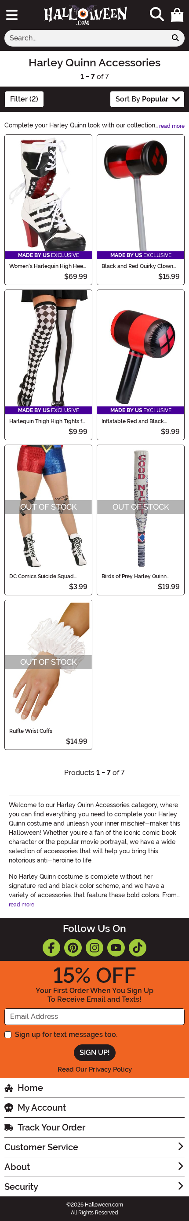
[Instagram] (94, 948)
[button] (177, 14)
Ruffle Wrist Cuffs (30, 731)
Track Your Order (51, 1127)
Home (30, 1088)
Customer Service (41, 1147)
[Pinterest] (73, 948)
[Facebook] (51, 948)
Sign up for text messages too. (66, 1034)
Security (21, 1186)
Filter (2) (24, 99)
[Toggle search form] (157, 14)
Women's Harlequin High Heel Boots (47, 266)
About (17, 1167)
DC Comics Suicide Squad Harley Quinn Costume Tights (45, 576)
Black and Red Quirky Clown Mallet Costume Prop (137, 266)
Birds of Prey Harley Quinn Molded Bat (134, 576)
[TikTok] (137, 948)
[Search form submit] (175, 38)
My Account (42, 1107)
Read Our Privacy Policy (95, 1069)
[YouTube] (116, 948)
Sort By (142, 99)
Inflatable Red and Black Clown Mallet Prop (133, 421)
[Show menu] (12, 15)
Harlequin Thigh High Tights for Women (48, 421)
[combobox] (85, 38)
